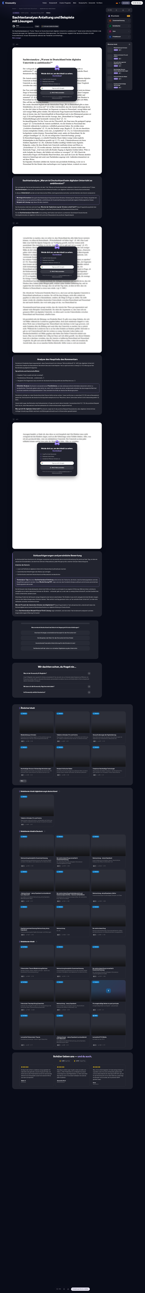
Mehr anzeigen (16, 38)
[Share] (123, 10)
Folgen (37, 26)
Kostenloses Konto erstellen (80, 1289)
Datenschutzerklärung (57, 98)
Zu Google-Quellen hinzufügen (50, 26)
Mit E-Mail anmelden (58, 93)
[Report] (129, 10)
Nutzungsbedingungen (64, 96)
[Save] (116, 10)
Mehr (22, 781)
